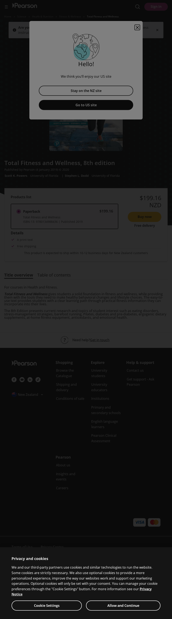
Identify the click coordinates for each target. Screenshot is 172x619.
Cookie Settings (47, 605)
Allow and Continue (123, 605)
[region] (86, 583)
